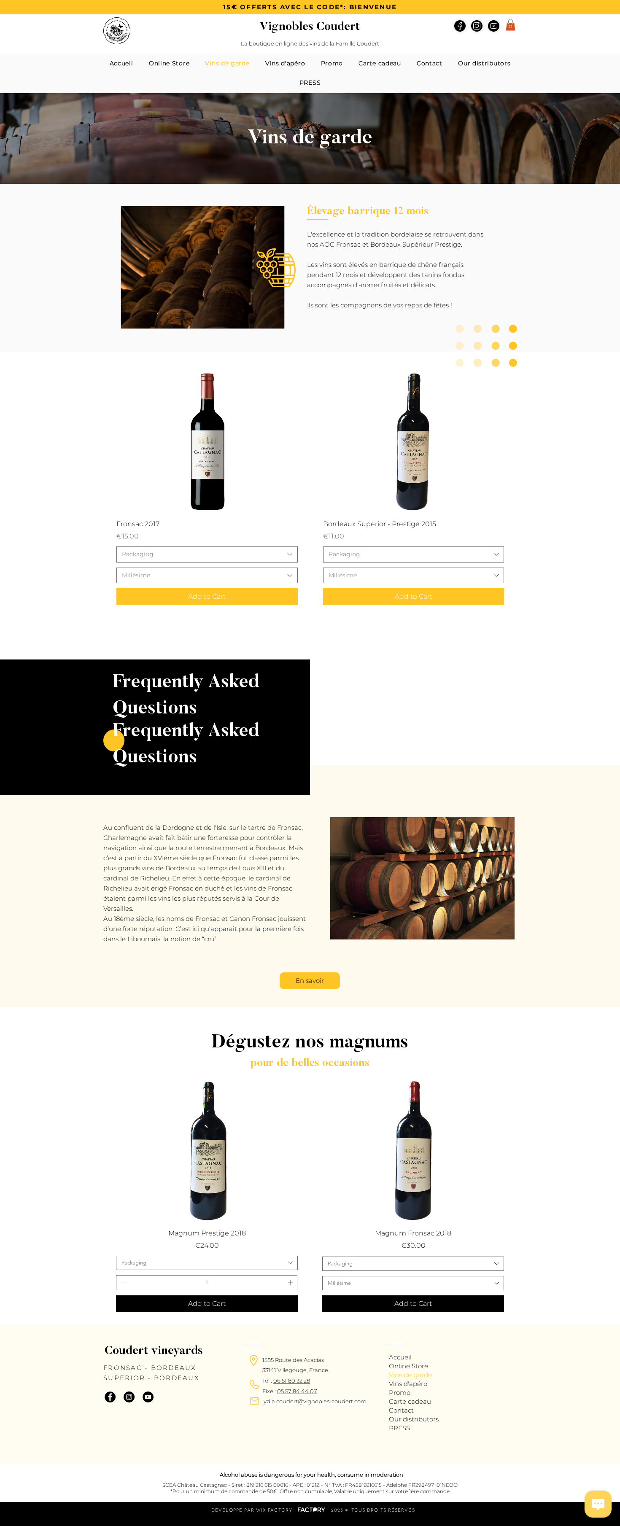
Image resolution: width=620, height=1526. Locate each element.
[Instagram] (129, 1396)
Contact (401, 1410)
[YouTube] (148, 1396)
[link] (510, 24)
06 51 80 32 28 (291, 1380)
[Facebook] (460, 26)
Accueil (400, 1357)
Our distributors (414, 1419)
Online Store (408, 1366)
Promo (399, 1393)
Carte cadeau (410, 1401)
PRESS (399, 1428)
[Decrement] (122, 1283)
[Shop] (477, 26)
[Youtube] (493, 26)
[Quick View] (207, 441)
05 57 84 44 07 (297, 1391)
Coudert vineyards (154, 1351)
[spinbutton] (206, 1283)
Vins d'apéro (408, 1384)
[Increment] (291, 1283)
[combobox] (207, 554)
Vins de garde (410, 1375)
